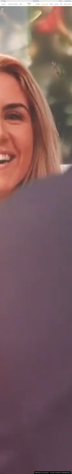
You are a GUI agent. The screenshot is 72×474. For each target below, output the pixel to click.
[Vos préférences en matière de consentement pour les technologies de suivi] (70, 473)
